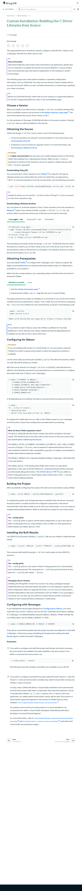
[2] (48, 348)
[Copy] (73, 186)
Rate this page (11, 41)
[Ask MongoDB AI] (74, 9)
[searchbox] (44, 9)
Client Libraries (22, 16)
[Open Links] (77, 3)
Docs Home (11, 16)
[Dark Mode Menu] (77, 9)
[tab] (16, 219)
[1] (33, 348)
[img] (8, 45)
